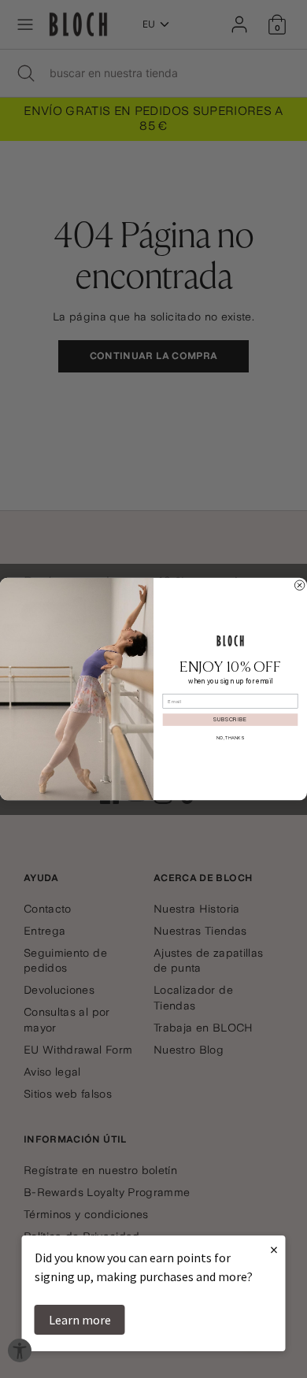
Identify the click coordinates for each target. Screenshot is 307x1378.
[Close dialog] (299, 585)
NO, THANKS (230, 737)
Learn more (80, 1320)
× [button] (274, 1249)
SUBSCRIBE (230, 720)
